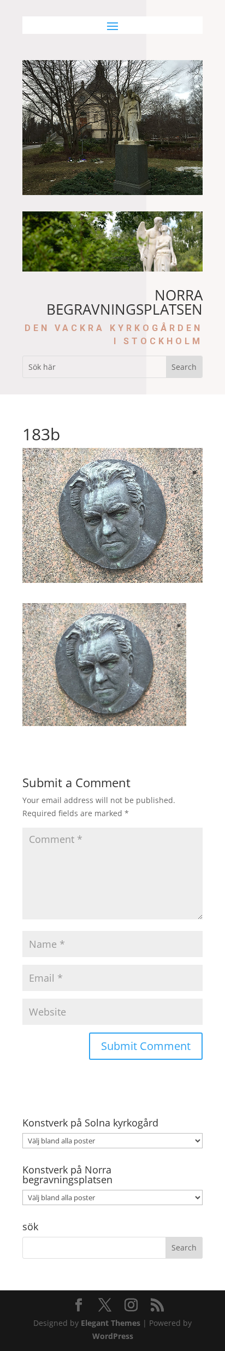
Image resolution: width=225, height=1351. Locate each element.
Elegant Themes (110, 1323)
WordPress (112, 1336)
